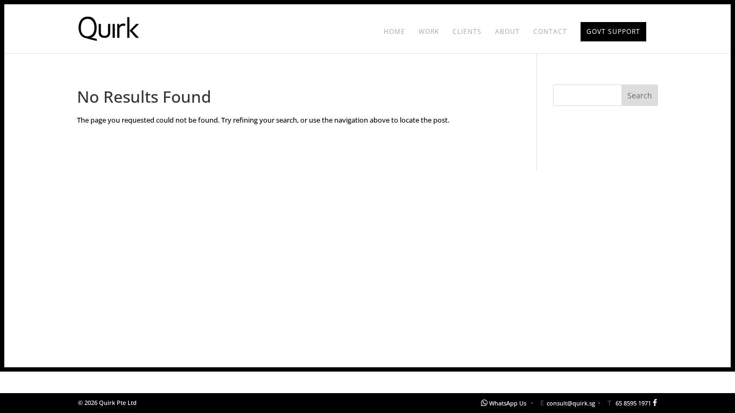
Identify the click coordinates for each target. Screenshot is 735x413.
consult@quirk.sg (571, 403)
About (507, 32)
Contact (550, 32)
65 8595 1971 (633, 403)
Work (429, 32)
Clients (467, 32)
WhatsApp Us (507, 403)
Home (394, 32)
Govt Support (613, 31)
